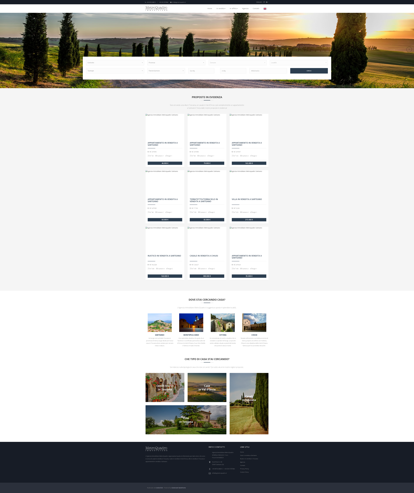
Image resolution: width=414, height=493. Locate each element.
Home (209, 8)
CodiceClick (159, 488)
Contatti (256, 8)
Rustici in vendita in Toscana (249, 459)
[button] (115, 62)
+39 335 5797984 (163, 2)
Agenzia (245, 8)
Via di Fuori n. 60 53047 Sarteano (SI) (218, 463)
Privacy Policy (244, 469)
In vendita (220, 8)
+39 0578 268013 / (152, 2)
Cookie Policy (244, 472)
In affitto (233, 8)
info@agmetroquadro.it (179, 2)
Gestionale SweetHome (179, 488)
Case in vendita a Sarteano (248, 455)
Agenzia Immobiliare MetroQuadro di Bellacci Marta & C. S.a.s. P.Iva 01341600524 (223, 455)
